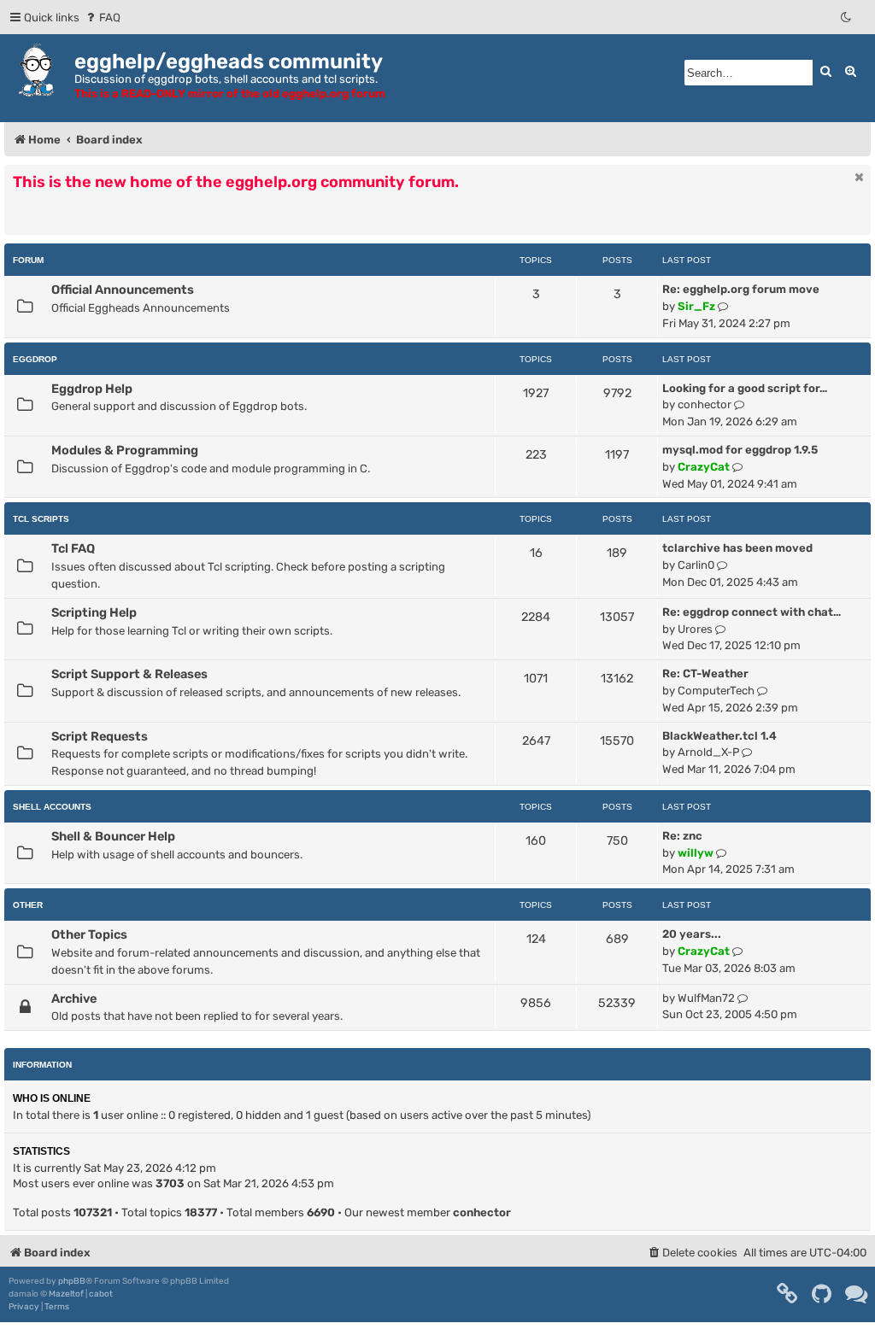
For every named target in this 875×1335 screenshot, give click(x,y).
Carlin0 (696, 565)
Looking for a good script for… (744, 388)
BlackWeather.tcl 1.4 (719, 735)
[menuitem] (102, 17)
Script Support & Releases (129, 674)
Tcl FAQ (73, 548)
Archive (74, 998)
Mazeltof (66, 1294)
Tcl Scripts (41, 519)
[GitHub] (822, 1294)
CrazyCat (704, 466)
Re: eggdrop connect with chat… (751, 612)
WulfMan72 (706, 998)
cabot (101, 1294)
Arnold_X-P (708, 752)
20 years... (691, 934)
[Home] (39, 70)
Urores (695, 629)
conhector (704, 404)
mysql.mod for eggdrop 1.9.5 (740, 449)
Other (28, 905)
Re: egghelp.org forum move (740, 289)
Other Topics (89, 934)
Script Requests (99, 736)
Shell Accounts (52, 806)
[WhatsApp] (857, 1294)
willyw (696, 852)
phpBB (71, 1281)
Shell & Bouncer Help (113, 836)
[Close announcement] (859, 176)
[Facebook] (788, 1294)
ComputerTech (716, 690)
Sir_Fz (696, 306)
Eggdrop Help (91, 388)
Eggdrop (35, 359)
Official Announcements (122, 289)
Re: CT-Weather (705, 673)
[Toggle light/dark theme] (846, 17)
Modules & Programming (124, 450)
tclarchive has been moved (737, 548)
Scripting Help (94, 612)
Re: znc (682, 835)
